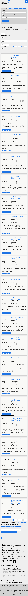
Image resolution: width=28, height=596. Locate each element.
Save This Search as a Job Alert (9, 532)
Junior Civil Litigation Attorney (17, 277)
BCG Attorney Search (15, 116)
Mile (2, 39)
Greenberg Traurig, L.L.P (16, 96)
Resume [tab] (23, 8)
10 (24, 46)
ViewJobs (3, 42)
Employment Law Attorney (17, 216)
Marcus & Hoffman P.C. (16, 77)
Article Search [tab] (11, 8)
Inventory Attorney (15, 155)
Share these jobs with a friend (9, 537)
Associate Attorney (15, 55)
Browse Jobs (7, 5)
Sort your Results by (5, 32)
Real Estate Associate (15, 114)
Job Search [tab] (4, 8)
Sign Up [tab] (18, 8)
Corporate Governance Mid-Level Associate (17, 419)
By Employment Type (5, 35)
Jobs (2, 5)
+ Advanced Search (5, 22)
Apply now (6, 373)
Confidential (13, 57)
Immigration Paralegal (16, 95)
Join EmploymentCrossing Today (11, 526)
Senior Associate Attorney (16, 378)
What (3, 10)
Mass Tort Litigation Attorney (17, 196)
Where (4, 15)
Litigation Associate (15, 297)
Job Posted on (4, 46)
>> (26, 46)
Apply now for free (7, 70)
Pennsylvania (14, 5)
